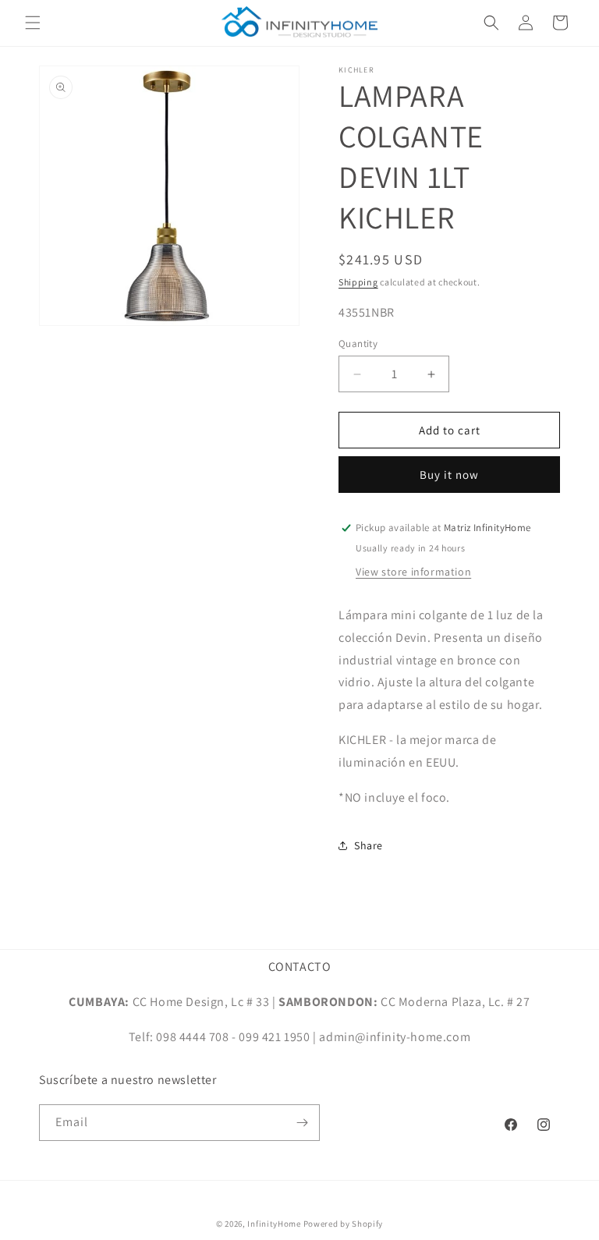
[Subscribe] (302, 1122)
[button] (33, 22)
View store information (413, 572)
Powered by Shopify (343, 1223)
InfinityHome (273, 1223)
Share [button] (368, 845)
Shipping (358, 282)
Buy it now (449, 474)
